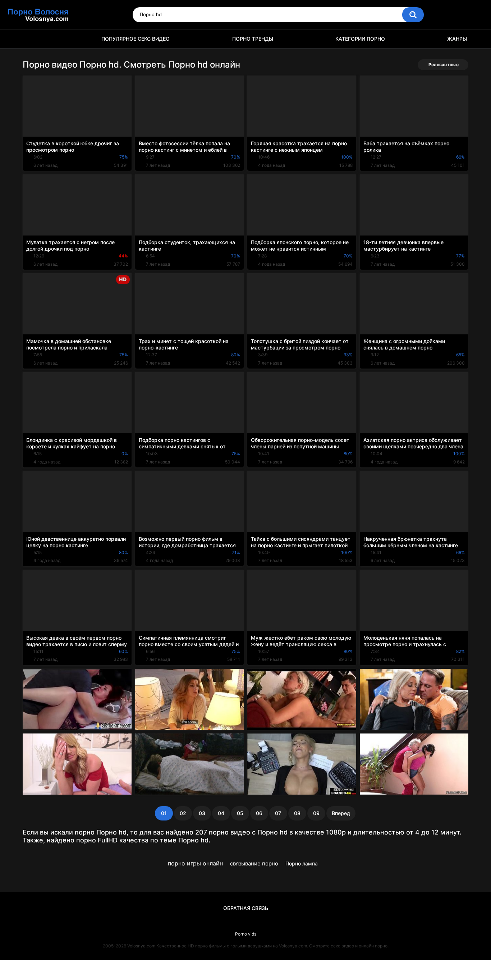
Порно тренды (252, 39)
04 (221, 813)
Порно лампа (301, 863)
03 (202, 813)
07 (278, 813)
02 (183, 813)
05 (240, 813)
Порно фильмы (32, 39)
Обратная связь (245, 908)
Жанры (457, 39)
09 (316, 813)
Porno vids (245, 934)
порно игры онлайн (195, 863)
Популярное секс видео (135, 39)
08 (297, 813)
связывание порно (254, 863)
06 (259, 813)
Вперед (341, 813)
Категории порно (360, 39)
